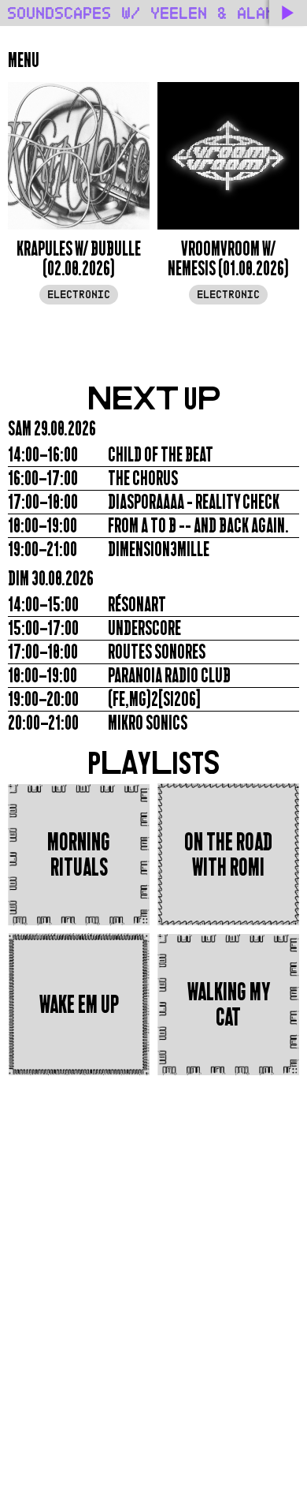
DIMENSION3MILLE (158, 549)
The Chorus (143, 478)
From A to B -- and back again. (198, 526)
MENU (23, 60)
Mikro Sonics (147, 723)
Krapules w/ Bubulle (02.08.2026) (79, 258)
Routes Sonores (156, 652)
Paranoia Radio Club (169, 676)
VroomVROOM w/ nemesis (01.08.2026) (228, 258)
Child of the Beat (160, 455)
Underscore (144, 628)
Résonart (137, 605)
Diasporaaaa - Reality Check (193, 502)
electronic (78, 295)
